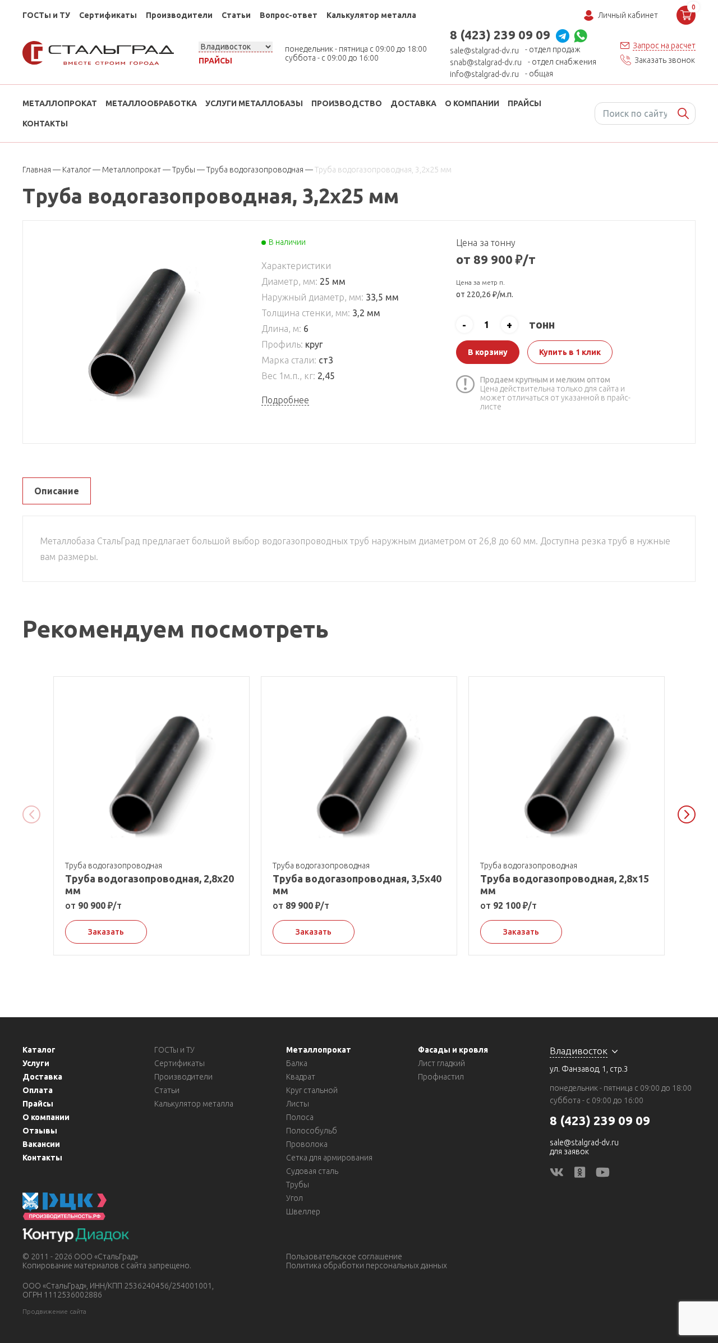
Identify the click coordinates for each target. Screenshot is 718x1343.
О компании (472, 103)
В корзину (488, 352)
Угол (294, 1198)
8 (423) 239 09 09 (500, 35)
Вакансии (41, 1144)
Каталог (39, 1049)
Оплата (37, 1090)
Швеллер (303, 1211)
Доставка (413, 103)
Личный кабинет (628, 15)
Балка (296, 1063)
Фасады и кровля (453, 1049)
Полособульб (311, 1130)
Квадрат (300, 1076)
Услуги (35, 1063)
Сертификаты (108, 15)
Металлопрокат (59, 103)
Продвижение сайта (54, 1311)
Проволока (307, 1144)
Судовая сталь (312, 1171)
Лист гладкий (441, 1063)
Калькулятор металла (371, 15)
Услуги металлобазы (254, 103)
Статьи (236, 15)
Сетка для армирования (329, 1157)
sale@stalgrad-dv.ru (484, 50)
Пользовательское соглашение (344, 1256)
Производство (346, 103)
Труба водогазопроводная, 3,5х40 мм (357, 884)
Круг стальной (312, 1090)
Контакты (45, 123)
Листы (297, 1103)
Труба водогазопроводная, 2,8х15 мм (564, 884)
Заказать (106, 931)
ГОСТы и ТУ (46, 15)
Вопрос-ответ (288, 15)
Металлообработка (151, 103)
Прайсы (215, 60)
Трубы (297, 1184)
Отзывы (39, 1130)
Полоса (300, 1117)
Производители (179, 15)
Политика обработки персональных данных (366, 1265)
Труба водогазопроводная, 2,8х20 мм (149, 884)
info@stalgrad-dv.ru (484, 74)
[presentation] (31, 814)
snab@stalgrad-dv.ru (486, 62)
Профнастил (441, 1076)
